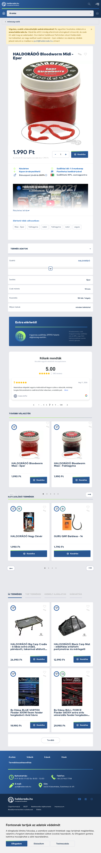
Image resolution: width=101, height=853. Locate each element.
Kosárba (81, 154)
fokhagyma (33, 227)
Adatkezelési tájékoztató (41, 807)
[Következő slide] (89, 494)
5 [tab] (58, 494)
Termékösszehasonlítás (20, 763)
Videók (30, 757)
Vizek (64, 757)
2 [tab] (47, 494)
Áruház (12, 757)
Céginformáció (14, 807)
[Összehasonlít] (79, 54)
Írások (47, 757)
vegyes (77, 227)
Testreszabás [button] (62, 843)
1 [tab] (43, 494)
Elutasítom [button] (39, 843)
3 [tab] (50, 494)
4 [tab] (54, 494)
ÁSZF (25, 807)
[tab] (15, 594)
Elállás (38, 809)
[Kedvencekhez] (85, 54)
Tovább (50, 740)
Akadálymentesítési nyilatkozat (20, 809)
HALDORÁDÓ (84, 261)
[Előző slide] (11, 568)
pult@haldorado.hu (43, 41)
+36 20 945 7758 (64, 779)
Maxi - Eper (19, 227)
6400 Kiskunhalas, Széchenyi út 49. (59, 787)
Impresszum (59, 807)
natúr (44, 227)
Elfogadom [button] (16, 843)
